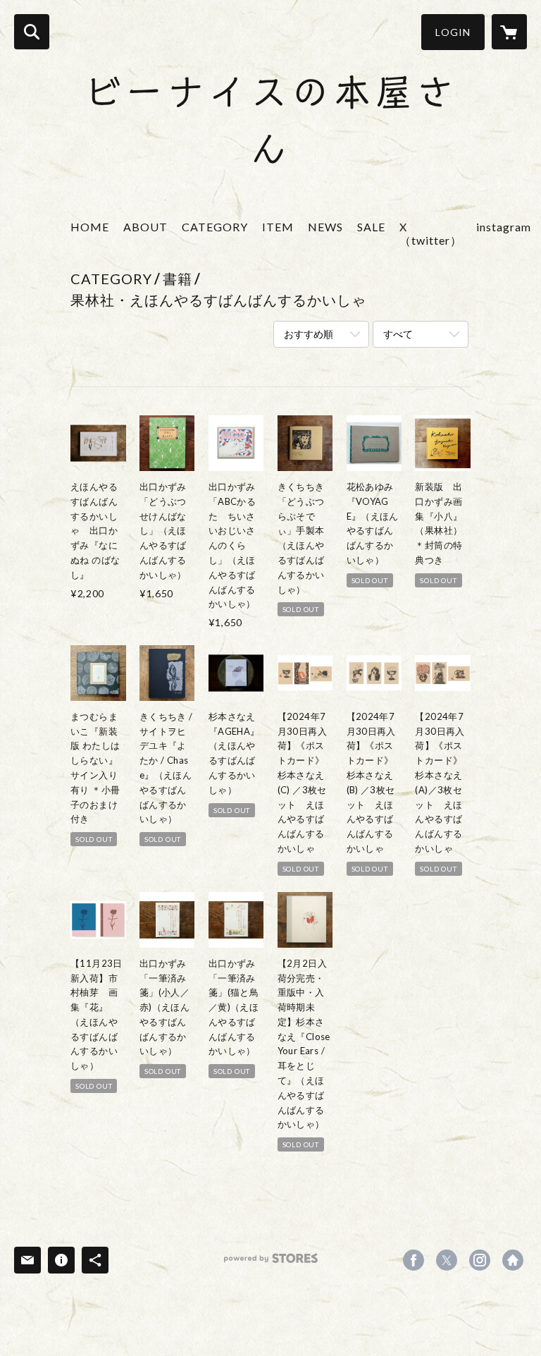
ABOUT (145, 226)
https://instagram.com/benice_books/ (479, 1260)
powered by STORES (271, 1263)
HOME (89, 226)
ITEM (278, 226)
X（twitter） (430, 233)
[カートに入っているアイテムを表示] (509, 31)
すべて (398, 334)
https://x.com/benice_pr (446, 1260)
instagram (503, 226)
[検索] (31, 31)
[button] (453, 32)
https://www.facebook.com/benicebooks (413, 1260)
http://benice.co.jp (512, 1260)
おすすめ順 (308, 334)
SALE (371, 226)
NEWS (325, 226)
